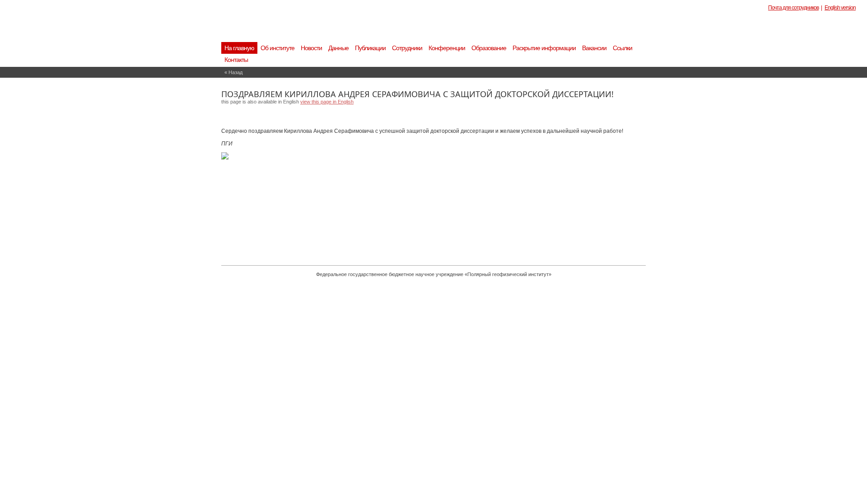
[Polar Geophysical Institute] (381, 29)
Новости (311, 48)
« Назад (233, 72)
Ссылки (622, 48)
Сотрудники (407, 48)
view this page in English (327, 101)
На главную (239, 48)
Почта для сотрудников (793, 8)
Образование (488, 48)
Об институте (277, 48)
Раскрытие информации (544, 48)
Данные (338, 48)
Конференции (447, 48)
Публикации (370, 48)
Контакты (236, 59)
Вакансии (594, 48)
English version (840, 8)
